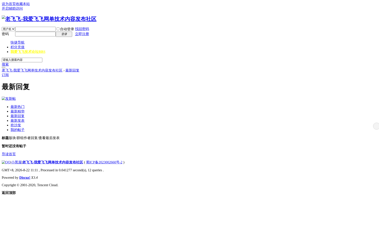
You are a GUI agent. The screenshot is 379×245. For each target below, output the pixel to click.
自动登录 (67, 29)
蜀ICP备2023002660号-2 (104, 162)
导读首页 (9, 154)
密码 (5, 34)
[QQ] (6, 162)
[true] (3, 67)
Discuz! (24, 177)
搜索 (5, 64)
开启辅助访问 (12, 8)
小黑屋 (16, 162)
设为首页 (9, 4)
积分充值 (18, 47)
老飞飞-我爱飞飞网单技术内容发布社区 (32, 70)
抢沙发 (16, 125)
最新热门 (18, 107)
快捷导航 (18, 42)
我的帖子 (18, 130)
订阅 (5, 75)
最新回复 (72, 70)
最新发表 (18, 120)
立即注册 (82, 34)
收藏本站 (23, 4)
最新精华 (18, 111)
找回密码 (82, 29)
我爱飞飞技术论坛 (28, 52)
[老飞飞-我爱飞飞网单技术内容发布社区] (49, 19)
